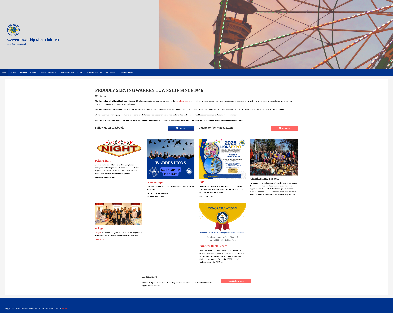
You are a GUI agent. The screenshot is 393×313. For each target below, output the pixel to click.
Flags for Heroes (126, 73)
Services (13, 73)
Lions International (183, 101)
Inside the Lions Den (94, 73)
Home (4, 73)
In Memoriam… (111, 73)
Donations (23, 73)
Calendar (33, 73)
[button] (181, 128)
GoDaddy (65, 309)
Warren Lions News (48, 73)
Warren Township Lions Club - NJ (33, 40)
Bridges (98, 233)
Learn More (99, 240)
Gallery (80, 73)
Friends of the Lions (66, 73)
